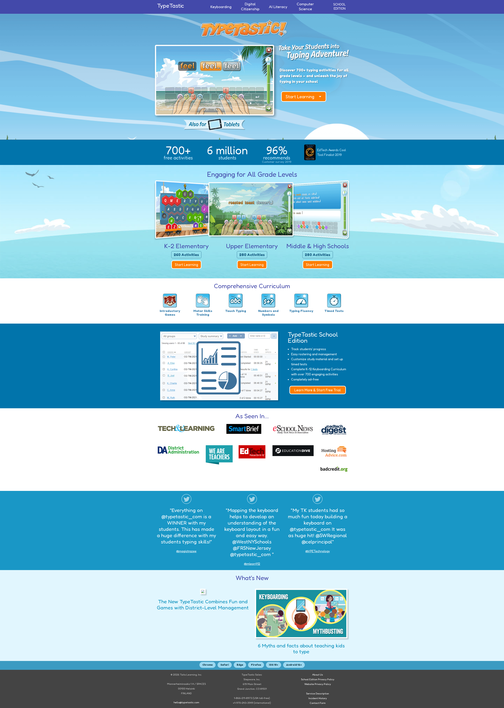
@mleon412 (252, 564)
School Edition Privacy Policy (317, 679)
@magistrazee (186, 551)
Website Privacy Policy (317, 684)
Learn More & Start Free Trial (317, 390)
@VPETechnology (317, 551)
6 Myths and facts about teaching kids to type (301, 648)
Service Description (317, 693)
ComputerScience (305, 6)
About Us (317, 674)
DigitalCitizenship (250, 6)
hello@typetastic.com (186, 702)
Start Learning (300, 96)
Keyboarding (221, 6)
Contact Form (318, 703)
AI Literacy (278, 6)
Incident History (318, 698)
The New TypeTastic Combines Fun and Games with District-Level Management (203, 604)
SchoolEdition (339, 6)
